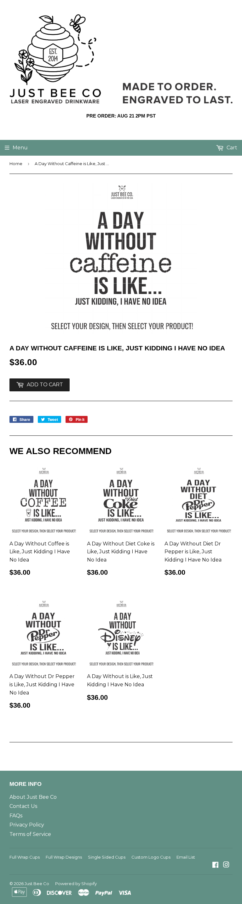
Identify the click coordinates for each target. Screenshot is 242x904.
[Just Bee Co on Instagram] (226, 865)
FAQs (15, 816)
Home (15, 163)
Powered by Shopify (76, 883)
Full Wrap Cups (24, 857)
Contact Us (23, 806)
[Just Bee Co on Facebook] (215, 865)
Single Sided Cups (106, 857)
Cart (231, 148)
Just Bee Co (37, 883)
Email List (185, 857)
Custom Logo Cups (150, 857)
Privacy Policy (26, 825)
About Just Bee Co (33, 797)
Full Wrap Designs (64, 857)
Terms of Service (30, 834)
